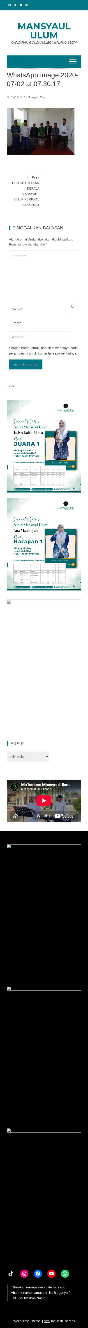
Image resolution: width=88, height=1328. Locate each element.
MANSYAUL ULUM (44, 31)
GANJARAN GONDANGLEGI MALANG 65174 (44, 42)
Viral (47, 1321)
